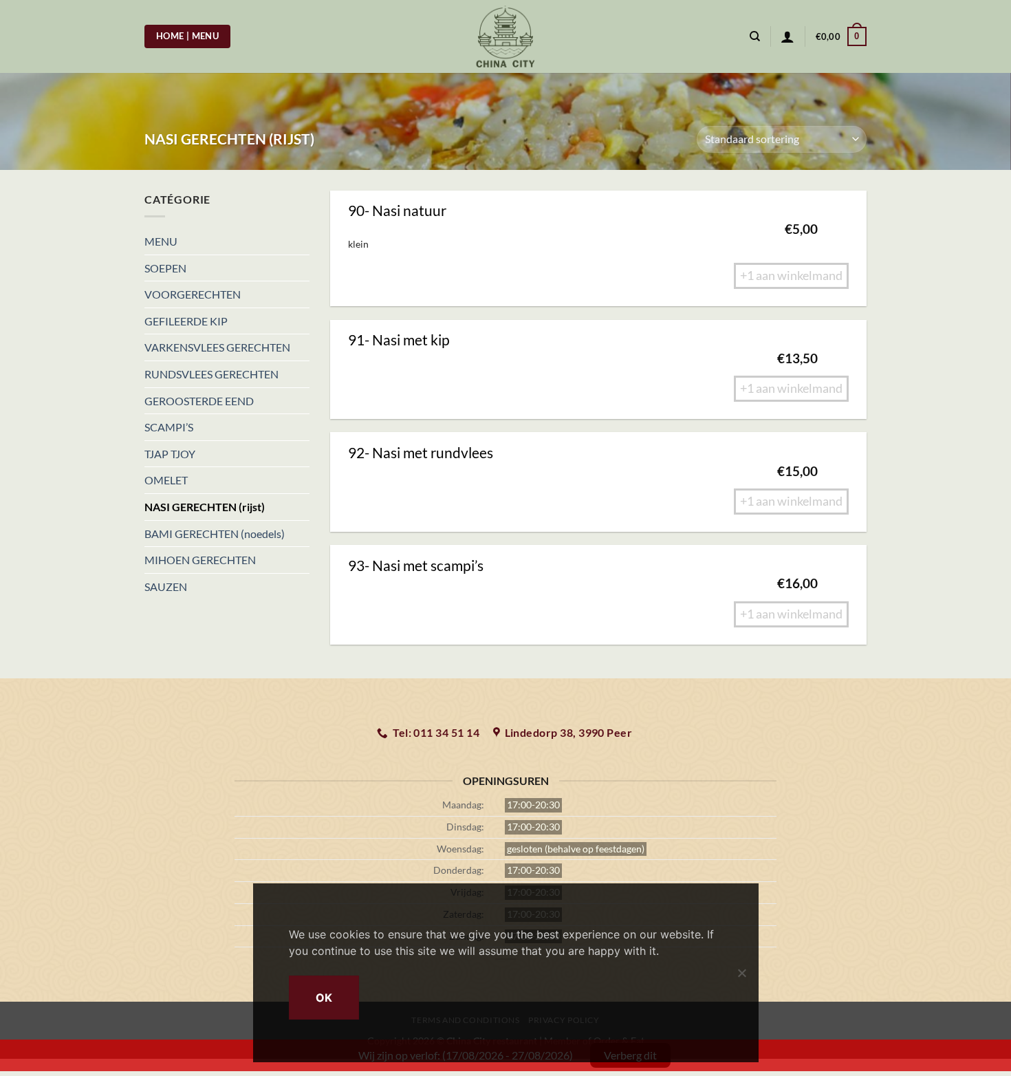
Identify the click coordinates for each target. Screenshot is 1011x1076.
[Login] (787, 36)
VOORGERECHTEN (192, 294)
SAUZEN (165, 586)
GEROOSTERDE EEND (199, 400)
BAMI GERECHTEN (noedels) (214, 533)
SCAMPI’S (168, 426)
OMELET (166, 479)
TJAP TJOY (169, 453)
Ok (324, 997)
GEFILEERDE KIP (186, 320)
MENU (160, 241)
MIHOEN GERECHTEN (200, 559)
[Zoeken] (755, 36)
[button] (841, 36)
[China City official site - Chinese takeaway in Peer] (506, 36)
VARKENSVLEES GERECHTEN (217, 347)
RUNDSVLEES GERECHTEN (211, 373)
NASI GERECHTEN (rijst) (204, 506)
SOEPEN (165, 268)
